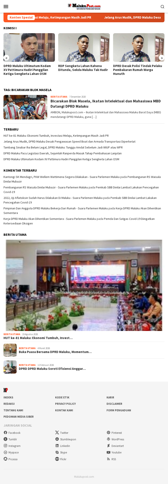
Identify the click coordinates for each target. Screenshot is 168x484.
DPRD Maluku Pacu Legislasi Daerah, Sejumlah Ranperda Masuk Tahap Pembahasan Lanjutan (63, 153)
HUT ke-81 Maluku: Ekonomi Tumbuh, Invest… (38, 338)
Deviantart (118, 446)
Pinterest (117, 433)
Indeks (8, 397)
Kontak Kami (64, 410)
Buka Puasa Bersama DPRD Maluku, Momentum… (55, 352)
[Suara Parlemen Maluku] (84, 6)
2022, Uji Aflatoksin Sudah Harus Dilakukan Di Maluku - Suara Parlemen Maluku (53, 198)
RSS (114, 459)
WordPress (118, 439)
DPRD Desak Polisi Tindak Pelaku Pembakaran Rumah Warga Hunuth (137, 70)
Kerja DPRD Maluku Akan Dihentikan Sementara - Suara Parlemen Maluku (50, 219)
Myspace (14, 452)
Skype (63, 452)
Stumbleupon (68, 439)
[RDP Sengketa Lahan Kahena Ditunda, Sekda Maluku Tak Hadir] (84, 47)
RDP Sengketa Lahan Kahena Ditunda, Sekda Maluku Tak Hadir (83, 68)
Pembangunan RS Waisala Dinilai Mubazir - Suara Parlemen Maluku (46, 187)
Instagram (15, 446)
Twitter (64, 433)
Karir (110, 397)
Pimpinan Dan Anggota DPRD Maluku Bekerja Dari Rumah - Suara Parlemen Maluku (56, 208)
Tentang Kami (13, 410)
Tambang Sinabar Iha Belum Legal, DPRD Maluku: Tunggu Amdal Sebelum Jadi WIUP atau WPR (63, 147)
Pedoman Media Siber (19, 417)
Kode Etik (62, 397)
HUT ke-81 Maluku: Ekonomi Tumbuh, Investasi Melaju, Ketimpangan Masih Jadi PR (56, 136)
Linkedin (65, 446)
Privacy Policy (65, 404)
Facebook (14, 433)
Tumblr (13, 439)
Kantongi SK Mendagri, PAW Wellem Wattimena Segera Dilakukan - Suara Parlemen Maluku (62, 177)
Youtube (116, 452)
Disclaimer (114, 404)
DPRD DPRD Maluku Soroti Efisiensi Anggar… (52, 369)
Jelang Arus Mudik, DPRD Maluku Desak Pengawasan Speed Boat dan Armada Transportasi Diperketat (69, 141)
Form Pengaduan (119, 410)
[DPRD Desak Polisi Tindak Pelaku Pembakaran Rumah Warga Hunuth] (138, 47)
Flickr (63, 459)
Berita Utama (59, 96)
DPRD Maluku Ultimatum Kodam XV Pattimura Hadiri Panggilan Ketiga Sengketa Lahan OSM (27, 70)
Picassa (13, 459)
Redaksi (9, 404)
